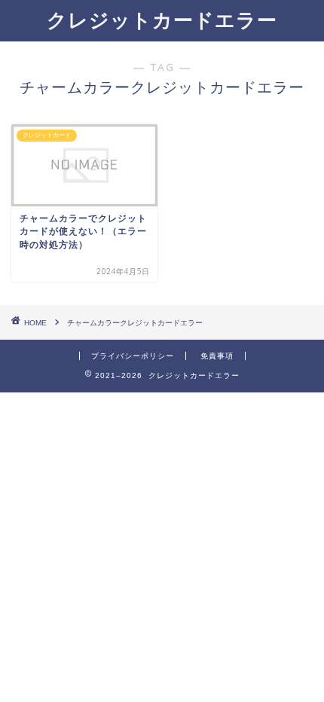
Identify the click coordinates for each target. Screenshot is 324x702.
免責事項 (217, 356)
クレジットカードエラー (162, 20)
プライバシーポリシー (132, 356)
